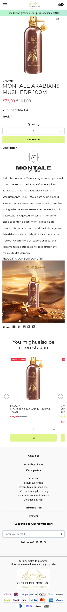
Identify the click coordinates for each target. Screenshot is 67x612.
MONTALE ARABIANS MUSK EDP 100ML (30, 411)
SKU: (5, 110)
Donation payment (33, 499)
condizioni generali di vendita (33, 495)
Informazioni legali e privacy (33, 491)
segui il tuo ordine (33, 482)
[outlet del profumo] (33, 5)
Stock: (6, 116)
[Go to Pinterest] (41, 542)
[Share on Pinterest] (24, 327)
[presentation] (6, 396)
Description (9, 148)
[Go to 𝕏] (37, 542)
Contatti (33, 478)
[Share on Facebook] (14, 327)
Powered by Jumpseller (44, 564)
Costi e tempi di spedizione (33, 486)
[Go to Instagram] (45, 542)
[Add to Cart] (33, 438)
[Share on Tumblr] (28, 327)
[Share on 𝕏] (19, 327)
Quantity (33, 124)
